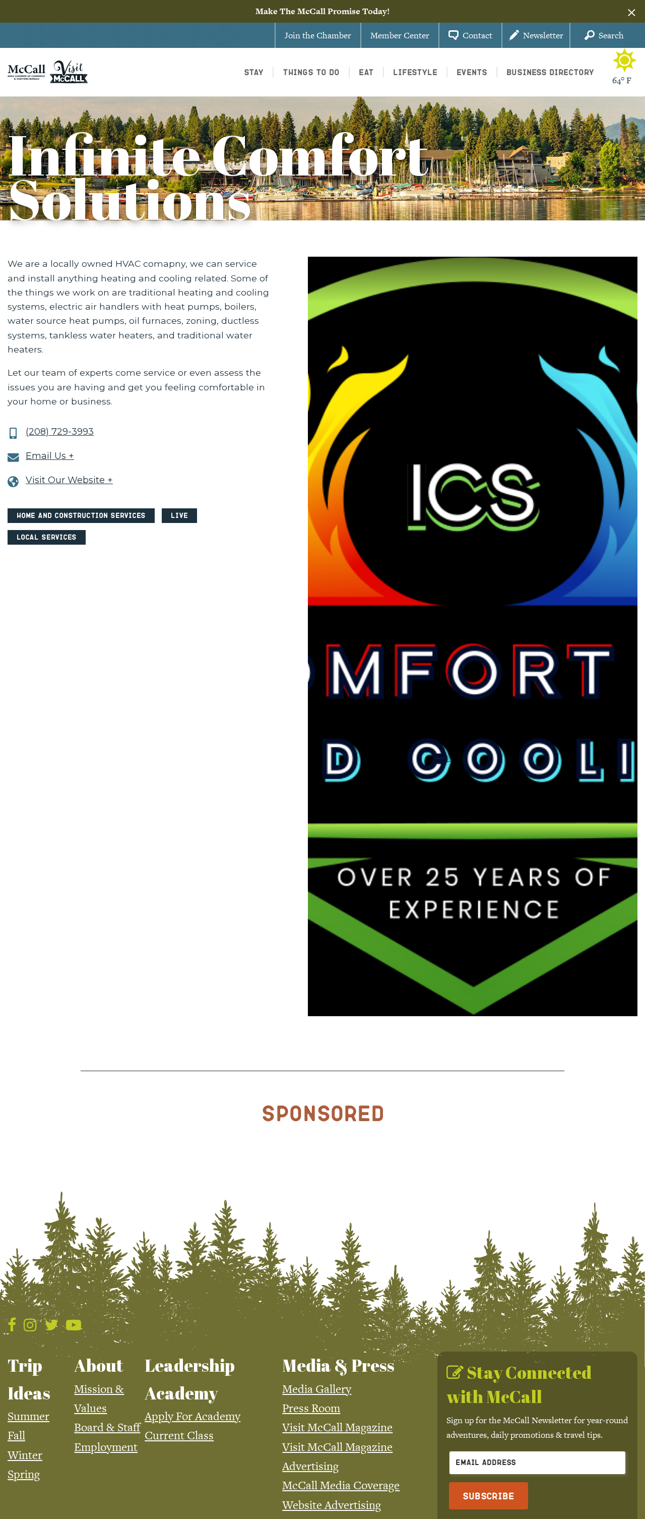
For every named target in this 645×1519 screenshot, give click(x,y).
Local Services (47, 537)
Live (179, 515)
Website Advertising (331, 1505)
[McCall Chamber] (26, 71)
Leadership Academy (190, 1379)
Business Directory (550, 72)
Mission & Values (99, 1398)
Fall (16, 1435)
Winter (25, 1455)
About (98, 1365)
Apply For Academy (192, 1416)
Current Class (179, 1435)
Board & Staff (107, 1427)
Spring (24, 1474)
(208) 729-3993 (60, 432)
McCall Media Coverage (341, 1485)
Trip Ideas (29, 1379)
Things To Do (311, 72)
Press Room (311, 1408)
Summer (28, 1416)
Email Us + (50, 456)
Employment (106, 1447)
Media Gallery (316, 1389)
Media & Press (338, 1365)
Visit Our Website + (69, 480)
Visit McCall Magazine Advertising (337, 1456)
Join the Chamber (318, 35)
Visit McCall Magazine (337, 1427)
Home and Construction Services (81, 515)
